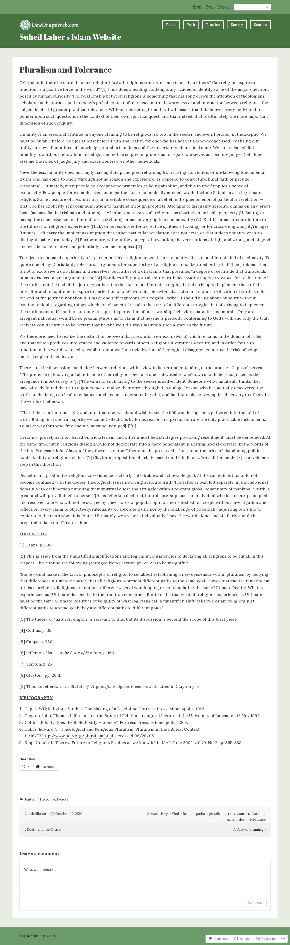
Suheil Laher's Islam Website (70, 37)
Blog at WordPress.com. (37, 936)
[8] (239, 457)
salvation (255, 813)
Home (197, 6)
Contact (224, 6)
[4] (99, 277)
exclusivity (159, 813)
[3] (139, 246)
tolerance (258, 819)
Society (237, 24)
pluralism (216, 813)
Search (267, 7)
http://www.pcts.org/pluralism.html (77, 735)
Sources (260, 24)
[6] (133, 425)
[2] (76, 239)
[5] (77, 381)
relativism (236, 813)
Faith (191, 24)
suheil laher (236, 819)
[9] (98, 495)
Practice (213, 24)
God (175, 813)
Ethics (171, 24)
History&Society (54, 799)
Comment (255, 902)
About (209, 6)
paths (200, 813)
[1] (104, 89)
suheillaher (37, 813)
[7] (89, 457)
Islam (187, 813)
